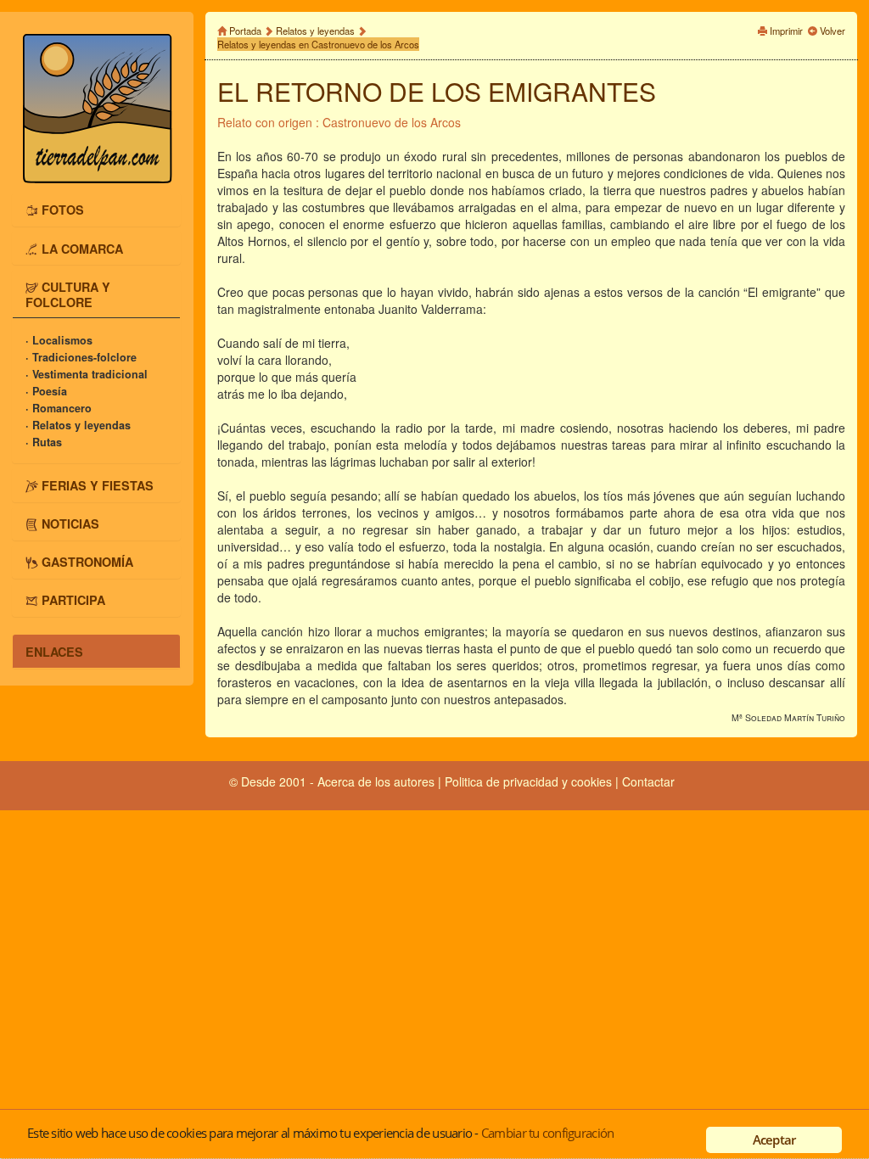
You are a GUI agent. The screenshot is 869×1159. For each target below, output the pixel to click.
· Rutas (43, 442)
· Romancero (58, 408)
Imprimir (786, 30)
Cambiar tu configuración (547, 1132)
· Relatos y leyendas (78, 425)
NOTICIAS (70, 523)
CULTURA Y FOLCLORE (67, 293)
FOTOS (63, 209)
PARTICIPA (73, 599)
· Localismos (59, 340)
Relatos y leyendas (315, 30)
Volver (832, 30)
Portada (245, 30)
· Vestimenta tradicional (86, 374)
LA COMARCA (82, 247)
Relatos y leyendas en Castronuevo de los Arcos (318, 44)
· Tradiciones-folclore (81, 357)
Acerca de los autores (375, 781)
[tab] (96, 209)
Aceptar (774, 1139)
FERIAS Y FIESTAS (98, 484)
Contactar (648, 781)
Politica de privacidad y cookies (530, 781)
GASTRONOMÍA (87, 561)
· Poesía (46, 391)
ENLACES (54, 650)
